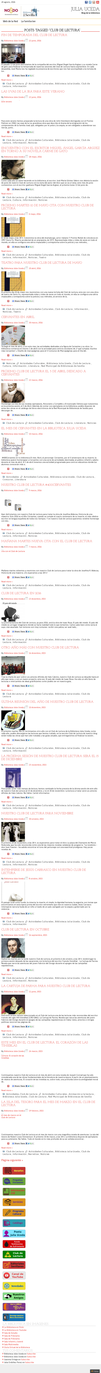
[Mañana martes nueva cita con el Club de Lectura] (50, 559)
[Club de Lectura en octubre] (50, 948)
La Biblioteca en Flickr (14, 1327)
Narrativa (33, 1154)
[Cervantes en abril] (50, 335)
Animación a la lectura (81, 1094)
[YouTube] (98, 2)
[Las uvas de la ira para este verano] (50, 110)
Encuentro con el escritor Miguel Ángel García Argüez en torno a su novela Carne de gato (50, 150)
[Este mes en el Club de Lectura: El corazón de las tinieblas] (50, 1064)
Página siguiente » (12, 1160)
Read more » (6, 80)
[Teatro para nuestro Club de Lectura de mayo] (50, 281)
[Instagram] (94, 2)
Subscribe (31, 1354)
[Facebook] (86, 2)
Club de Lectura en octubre (25, 929)
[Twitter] (90, 2)
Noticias (32, 142)
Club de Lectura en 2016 (21, 593)
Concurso (8, 479)
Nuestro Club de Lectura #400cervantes (36, 485)
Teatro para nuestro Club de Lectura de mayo (41, 262)
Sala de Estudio (10, 1333)
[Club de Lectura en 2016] (50, 611)
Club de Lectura (15, 83)
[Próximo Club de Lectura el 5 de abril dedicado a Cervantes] (50, 393)
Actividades (12, 477)
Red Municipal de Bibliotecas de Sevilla (63, 366)
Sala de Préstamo (12, 1336)
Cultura (17, 200)
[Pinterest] (8, 75)
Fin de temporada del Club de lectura (34, 35)
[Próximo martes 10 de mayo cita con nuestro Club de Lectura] (50, 227)
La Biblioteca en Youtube (15, 1330)
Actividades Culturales (41, 83)
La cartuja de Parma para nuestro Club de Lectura (45, 986)
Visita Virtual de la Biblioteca (17, 1347)
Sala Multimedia (11, 1344)
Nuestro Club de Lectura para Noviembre (37, 813)
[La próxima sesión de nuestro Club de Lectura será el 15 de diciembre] (50, 777)
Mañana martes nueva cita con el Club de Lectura (46, 541)
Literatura (33, 366)
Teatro (42, 257)
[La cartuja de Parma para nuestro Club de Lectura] (50, 1004)
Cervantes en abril (18, 317)
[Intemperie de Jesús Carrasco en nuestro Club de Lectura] (50, 891)
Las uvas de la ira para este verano (33, 91)
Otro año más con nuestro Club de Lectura (40, 647)
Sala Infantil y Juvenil (13, 1341)
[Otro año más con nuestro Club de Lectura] (50, 666)
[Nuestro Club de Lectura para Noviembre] (50, 832)
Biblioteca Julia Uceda (14, 40)
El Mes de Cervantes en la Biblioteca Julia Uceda (43, 428)
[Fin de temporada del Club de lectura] (50, 53)
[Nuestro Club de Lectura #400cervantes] (50, 503)
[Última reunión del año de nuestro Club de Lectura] (50, 720)
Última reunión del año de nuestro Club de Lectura (47, 702)
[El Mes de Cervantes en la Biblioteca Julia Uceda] (50, 447)
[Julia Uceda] (19, 11)
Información (19, 86)
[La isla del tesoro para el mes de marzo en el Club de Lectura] (50, 1123)
